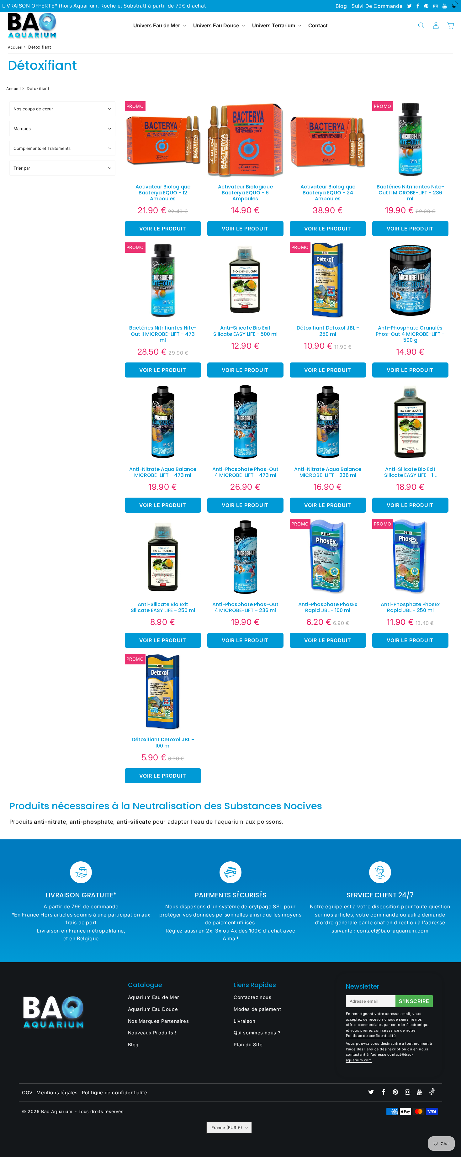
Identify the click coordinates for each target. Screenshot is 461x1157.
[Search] (421, 25)
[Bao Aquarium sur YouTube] (445, 6)
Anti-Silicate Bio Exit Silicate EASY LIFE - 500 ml (245, 330)
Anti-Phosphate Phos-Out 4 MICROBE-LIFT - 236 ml (245, 607)
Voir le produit (162, 228)
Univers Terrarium (273, 25)
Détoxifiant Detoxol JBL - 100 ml (163, 742)
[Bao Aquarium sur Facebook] (418, 6)
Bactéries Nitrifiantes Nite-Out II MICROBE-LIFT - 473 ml (163, 333)
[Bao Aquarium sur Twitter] (410, 6)
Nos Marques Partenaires (158, 1021)
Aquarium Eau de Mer (153, 997)
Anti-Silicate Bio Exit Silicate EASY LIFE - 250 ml (163, 607)
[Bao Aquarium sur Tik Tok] (455, 6)
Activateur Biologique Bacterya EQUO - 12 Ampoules (162, 192)
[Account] (436, 25)
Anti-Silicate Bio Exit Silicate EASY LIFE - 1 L (410, 472)
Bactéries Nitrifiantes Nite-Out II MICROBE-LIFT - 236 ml (410, 192)
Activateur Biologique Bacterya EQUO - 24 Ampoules (327, 192)
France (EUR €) (226, 1127)
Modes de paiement (257, 1009)
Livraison (244, 1021)
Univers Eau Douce (216, 25)
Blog (341, 6)
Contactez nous (252, 997)
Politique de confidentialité (371, 1035)
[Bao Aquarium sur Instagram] (436, 6)
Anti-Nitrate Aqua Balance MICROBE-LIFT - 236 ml (327, 472)
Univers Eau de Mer (156, 25)
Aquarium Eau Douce (153, 1009)
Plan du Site (248, 1045)
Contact (318, 25)
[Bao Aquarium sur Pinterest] (427, 6)
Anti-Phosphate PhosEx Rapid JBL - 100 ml (327, 607)
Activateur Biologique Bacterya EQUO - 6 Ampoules (245, 192)
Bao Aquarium (56, 1111)
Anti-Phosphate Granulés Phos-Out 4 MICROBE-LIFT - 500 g (410, 333)
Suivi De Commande (377, 6)
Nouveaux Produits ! (152, 1033)
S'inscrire (414, 1001)
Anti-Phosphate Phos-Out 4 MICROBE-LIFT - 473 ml (245, 472)
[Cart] (450, 25)
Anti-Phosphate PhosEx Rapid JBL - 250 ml (410, 607)
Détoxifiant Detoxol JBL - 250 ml (328, 330)
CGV (27, 1093)
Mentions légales (57, 1093)
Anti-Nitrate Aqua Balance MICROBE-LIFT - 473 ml (162, 472)
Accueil (15, 47)
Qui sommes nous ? (257, 1033)
